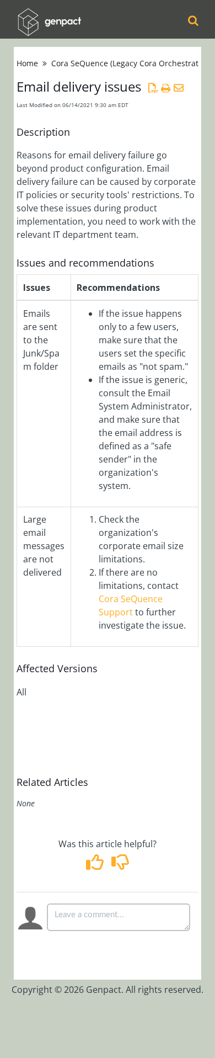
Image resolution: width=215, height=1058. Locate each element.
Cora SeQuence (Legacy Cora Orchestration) (131, 63)
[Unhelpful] (120, 865)
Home (27, 63)
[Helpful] (96, 865)
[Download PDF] (153, 87)
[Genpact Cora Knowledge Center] (49, 14)
